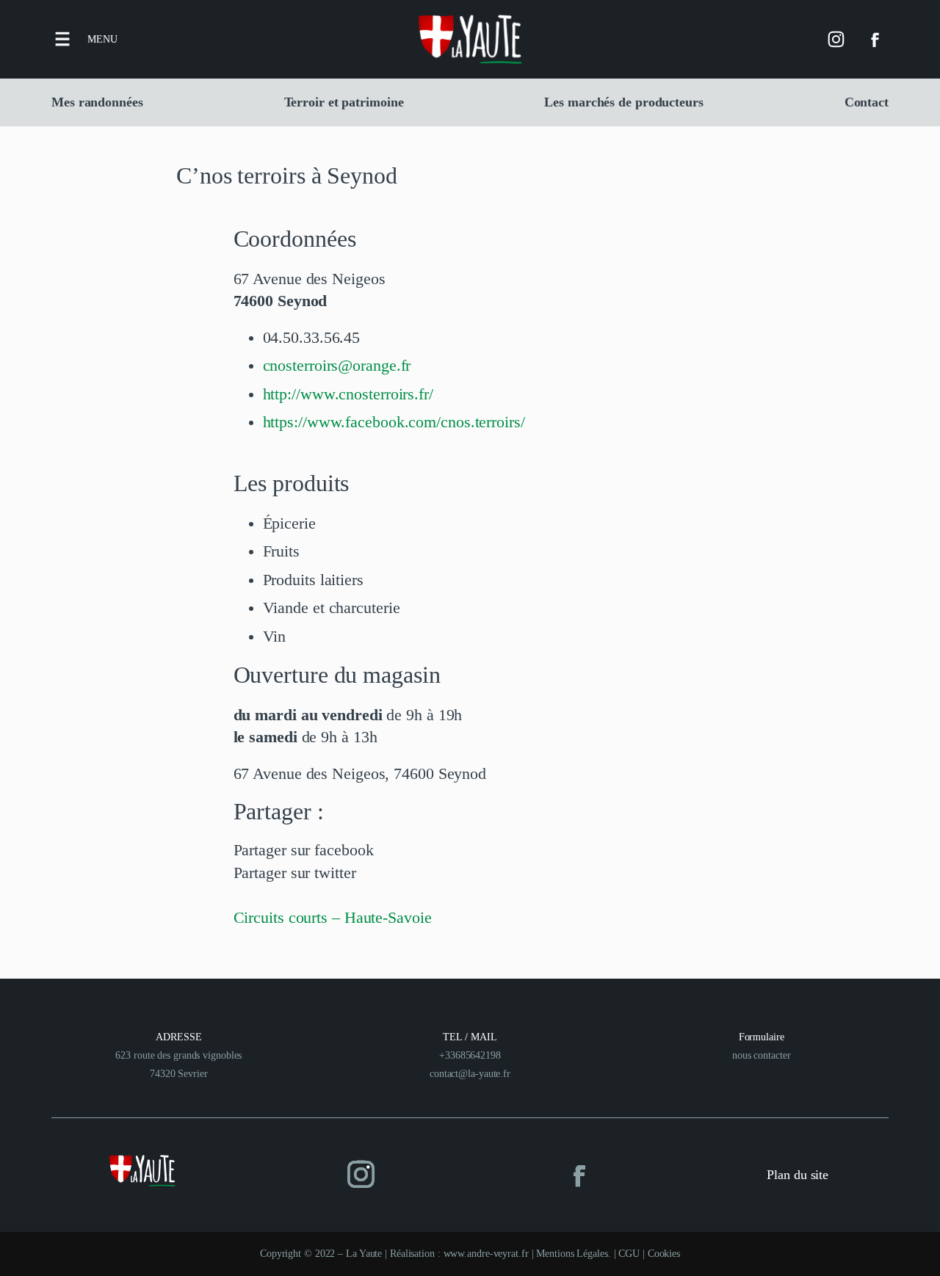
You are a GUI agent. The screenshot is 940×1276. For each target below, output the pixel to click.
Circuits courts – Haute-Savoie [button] (333, 918)
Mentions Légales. (574, 1253)
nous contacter (761, 1055)
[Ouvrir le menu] (62, 39)
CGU (629, 1253)
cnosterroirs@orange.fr (337, 365)
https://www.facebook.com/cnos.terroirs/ (394, 422)
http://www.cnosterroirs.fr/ (348, 394)
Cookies (664, 1253)
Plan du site (797, 1174)
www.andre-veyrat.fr (486, 1253)
